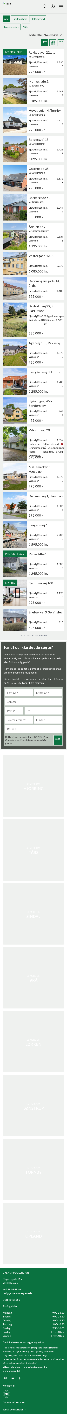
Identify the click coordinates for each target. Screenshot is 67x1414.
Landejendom (11, 26)
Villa (25, 26)
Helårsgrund (38, 18)
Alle (6, 18)
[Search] (45, 6)
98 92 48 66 (14, 683)
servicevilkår (40, 740)
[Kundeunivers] (52, 6)
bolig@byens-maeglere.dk (17, 1293)
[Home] (18, 6)
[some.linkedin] (13, 1378)
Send (57, 738)
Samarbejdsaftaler (13, 1409)
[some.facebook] (20, 1378)
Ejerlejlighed (20, 18)
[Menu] (60, 6)
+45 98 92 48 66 (12, 1289)
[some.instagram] (5, 1378)
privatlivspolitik (22, 740)
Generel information (14, 1402)
